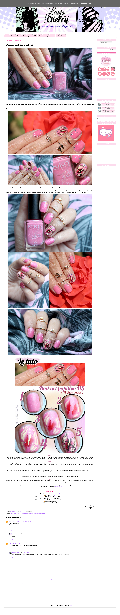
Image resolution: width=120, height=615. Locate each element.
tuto (37, 513)
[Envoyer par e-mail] (26, 511)
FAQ (58, 36)
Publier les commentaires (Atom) (18, 583)
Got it (90, 3)
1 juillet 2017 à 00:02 (19, 543)
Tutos (40, 36)
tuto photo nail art (41, 513)
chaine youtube (58, 486)
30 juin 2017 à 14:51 (26, 533)
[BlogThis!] (27, 511)
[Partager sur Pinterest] (31, 511)
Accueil (7, 36)
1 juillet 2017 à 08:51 (26, 552)
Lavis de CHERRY (16, 533)
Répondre (11, 527)
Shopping (45, 36)
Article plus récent (11, 580)
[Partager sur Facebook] (29, 511)
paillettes (34, 513)
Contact (63, 36)
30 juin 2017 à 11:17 (27, 521)
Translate (110, 44)
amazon (54, 502)
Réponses (13, 530)
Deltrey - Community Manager (15, 521)
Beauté (19, 36)
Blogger (71, 605)
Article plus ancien (88, 580)
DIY (35, 36)
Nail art (13, 36)
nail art (12, 513)
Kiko (55, 495)
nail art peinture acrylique (27, 513)
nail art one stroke (17, 513)
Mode (24, 36)
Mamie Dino (11, 543)
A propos (52, 36)
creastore (62, 496)
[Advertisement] (106, 89)
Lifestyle (30, 36)
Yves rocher (58, 493)
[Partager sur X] (28, 511)
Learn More (84, 3)
